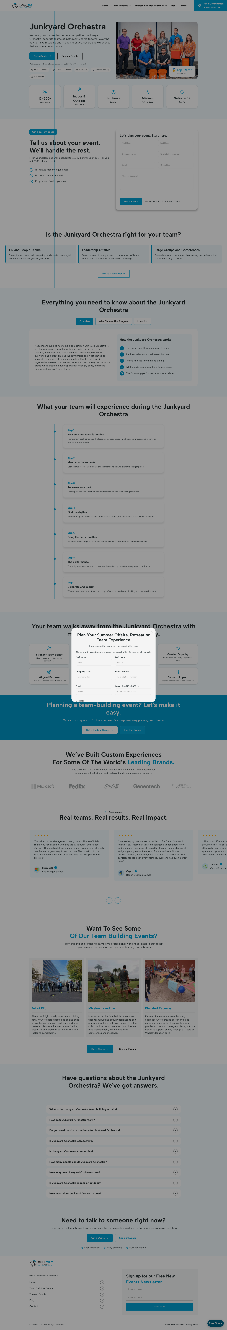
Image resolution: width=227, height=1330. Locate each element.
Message (80, 701)
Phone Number (122, 671)
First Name (81, 657)
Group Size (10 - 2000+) (127, 686)
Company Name (83, 671)
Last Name (120, 657)
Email (78, 686)
